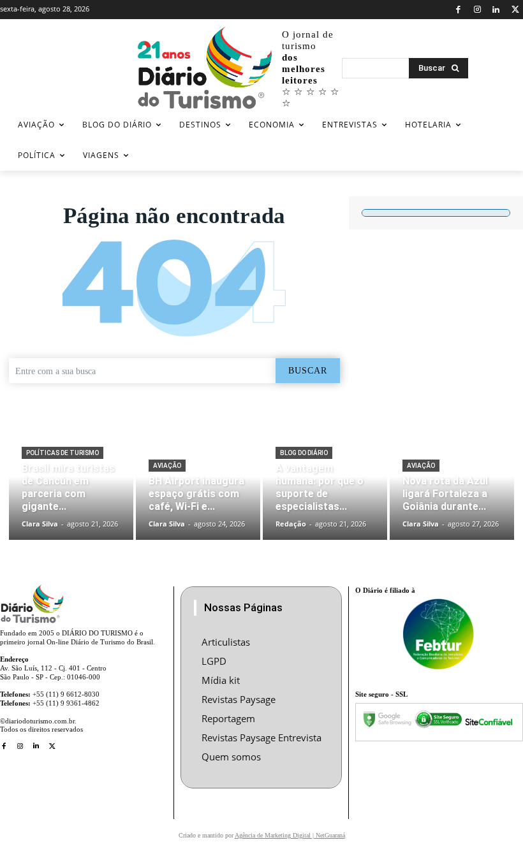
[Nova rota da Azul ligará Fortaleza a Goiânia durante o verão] (452, 487)
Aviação (167, 465)
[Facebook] (458, 10)
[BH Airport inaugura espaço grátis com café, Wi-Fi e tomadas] (198, 487)
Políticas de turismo (62, 452)
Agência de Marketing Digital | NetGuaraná (290, 835)
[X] (515, 10)
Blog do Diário (304, 452)
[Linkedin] (497, 10)
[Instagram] (477, 10)
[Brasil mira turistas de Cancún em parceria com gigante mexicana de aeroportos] (71, 487)
